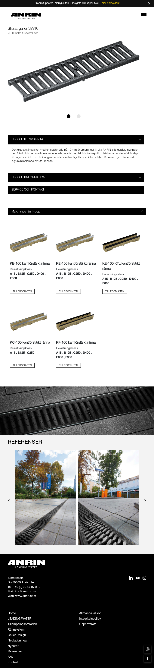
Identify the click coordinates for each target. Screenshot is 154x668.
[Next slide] (144, 501)
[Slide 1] (68, 116)
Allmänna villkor (90, 613)
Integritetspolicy (90, 619)
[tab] (77, 211)
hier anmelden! (111, 3)
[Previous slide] (10, 501)
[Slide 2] (79, 116)
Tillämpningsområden (22, 624)
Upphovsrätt (87, 624)
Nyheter (13, 646)
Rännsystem (16, 630)
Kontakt (13, 662)
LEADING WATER (19, 619)
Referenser (15, 651)
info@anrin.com (25, 591)
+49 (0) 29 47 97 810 (26, 587)
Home (12, 613)
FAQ (10, 657)
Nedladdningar (18, 640)
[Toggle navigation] (143, 15)
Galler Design (17, 635)
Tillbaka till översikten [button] (24, 33)
